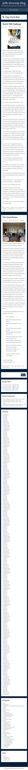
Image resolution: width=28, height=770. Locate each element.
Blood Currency (6, 709)
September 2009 (6, 683)
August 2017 (5, 557)
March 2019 (5, 532)
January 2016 (6, 583)
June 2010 (5, 671)
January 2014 (6, 614)
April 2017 (5, 563)
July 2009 (5, 686)
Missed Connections (7, 728)
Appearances (6, 704)
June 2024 (5, 449)
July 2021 (5, 495)
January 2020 (6, 519)
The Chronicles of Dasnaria (9, 739)
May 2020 (5, 514)
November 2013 (6, 617)
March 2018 (5, 548)
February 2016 (6, 581)
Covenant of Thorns (7, 716)
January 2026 (6, 424)
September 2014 (6, 604)
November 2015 (6, 585)
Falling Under (6, 723)
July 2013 (5, 622)
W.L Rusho (10, 305)
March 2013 (5, 628)
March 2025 (5, 437)
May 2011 (5, 657)
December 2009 (6, 679)
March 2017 (5, 564)
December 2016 (6, 568)
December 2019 (6, 520)
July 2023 (5, 463)
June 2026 (5, 417)
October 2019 (6, 523)
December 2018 (6, 536)
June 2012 (5, 640)
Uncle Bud (18, 208)
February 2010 (6, 677)
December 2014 (6, 600)
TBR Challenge (19, 90)
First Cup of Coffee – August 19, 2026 (11, 386)
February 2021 (6, 502)
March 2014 (5, 612)
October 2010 (6, 666)
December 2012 (6, 632)
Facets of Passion (7, 721)
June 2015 (5, 592)
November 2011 (6, 649)
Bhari (23, 768)
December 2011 (6, 647)
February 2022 (6, 486)
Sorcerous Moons (7, 737)
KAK (23, 207)
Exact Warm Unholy (7, 719)
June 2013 (5, 624)
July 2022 (5, 479)
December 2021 (6, 489)
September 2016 (6, 572)
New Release (6, 729)
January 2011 (6, 662)
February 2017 (6, 565)
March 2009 (5, 691)
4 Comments (6, 207)
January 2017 (6, 567)
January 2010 (6, 678)
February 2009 (6, 693)
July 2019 (5, 527)
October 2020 (6, 507)
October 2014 (6, 602)
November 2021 (6, 490)
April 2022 (5, 483)
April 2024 (5, 451)
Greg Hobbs (19, 366)
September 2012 (6, 636)
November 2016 (6, 569)
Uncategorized (6, 745)
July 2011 (5, 654)
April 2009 (5, 690)
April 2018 (5, 547)
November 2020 (6, 506)
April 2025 (5, 436)
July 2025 (5, 432)
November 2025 (6, 426)
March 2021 (5, 500)
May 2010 (5, 673)
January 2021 (6, 503)
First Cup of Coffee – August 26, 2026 (11, 384)
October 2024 (6, 444)
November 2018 (6, 538)
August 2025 (5, 430)
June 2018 (5, 544)
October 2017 (6, 555)
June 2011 (5, 655)
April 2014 (5, 610)
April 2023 (5, 467)
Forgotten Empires (7, 724)
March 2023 (5, 469)
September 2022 (6, 477)
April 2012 (5, 642)
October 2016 (6, 571)
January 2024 (6, 455)
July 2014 (5, 606)
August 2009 (5, 685)
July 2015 (5, 591)
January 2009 (6, 694)
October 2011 (6, 650)
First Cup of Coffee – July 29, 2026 (10, 390)
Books (4, 711)
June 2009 (5, 687)
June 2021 (5, 497)
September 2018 (6, 540)
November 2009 (6, 681)
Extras (4, 720)
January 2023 (6, 471)
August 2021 (5, 494)
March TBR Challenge (12, 24)
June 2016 (5, 576)
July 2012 (5, 638)
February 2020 (6, 518)
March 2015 (5, 596)
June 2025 (5, 433)
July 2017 (5, 559)
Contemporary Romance (8, 715)
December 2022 (6, 473)
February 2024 (6, 454)
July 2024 (5, 447)
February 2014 (6, 613)
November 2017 (6, 553)
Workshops (5, 747)
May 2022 (5, 482)
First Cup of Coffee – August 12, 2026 (11, 387)
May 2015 (5, 593)
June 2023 (5, 465)
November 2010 (6, 665)
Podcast (5, 735)
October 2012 (6, 634)
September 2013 (6, 620)
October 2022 (6, 475)
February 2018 (6, 550)
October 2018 (6, 539)
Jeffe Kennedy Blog (14, 3)
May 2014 (5, 609)
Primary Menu (14, 9)
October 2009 (6, 682)
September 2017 (6, 556)
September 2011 (6, 651)
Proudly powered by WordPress (11, 768)
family (15, 366)
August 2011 (5, 653)
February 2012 (6, 645)
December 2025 (6, 425)
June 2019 (5, 528)
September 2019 (6, 524)
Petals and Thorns (7, 733)
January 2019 (6, 535)
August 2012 (5, 637)
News (4, 731)
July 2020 (5, 511)
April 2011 (5, 658)
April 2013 (5, 626)
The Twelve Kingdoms (8, 741)
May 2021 (5, 498)
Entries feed (5, 757)
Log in (4, 756)
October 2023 (6, 459)
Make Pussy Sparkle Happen (16, 405)
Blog (22, 27)
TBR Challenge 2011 (11, 208)
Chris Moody (5, 404)
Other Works (6, 732)
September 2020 (6, 508)
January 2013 (6, 630)
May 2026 (5, 418)
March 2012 (5, 644)
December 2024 (6, 441)
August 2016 (5, 573)
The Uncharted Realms (8, 743)
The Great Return (10, 217)
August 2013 (5, 621)
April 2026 (5, 420)
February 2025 (6, 438)
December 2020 (6, 504)
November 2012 (6, 633)
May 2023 (5, 466)
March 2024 (5, 453)
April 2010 (5, 674)
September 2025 (6, 429)
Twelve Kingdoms (7, 744)
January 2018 (6, 551)
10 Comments (7, 366)
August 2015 (5, 589)
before (11, 181)
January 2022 (6, 487)
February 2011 (6, 661)
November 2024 (6, 442)
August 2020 (5, 510)
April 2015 (5, 595)
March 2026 (5, 421)
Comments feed (6, 758)
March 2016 (5, 580)
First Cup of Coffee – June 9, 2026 (18, 399)
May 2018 (5, 545)
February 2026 (6, 422)
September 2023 (6, 461)
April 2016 (5, 579)
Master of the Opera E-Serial (9, 727)
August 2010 (5, 669)
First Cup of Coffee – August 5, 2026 (10, 388)
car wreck (15, 207)
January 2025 (6, 440)
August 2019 (5, 526)
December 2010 (6, 663)
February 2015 (6, 597)
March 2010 (5, 675)
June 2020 (5, 512)
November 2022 (6, 474)
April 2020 (5, 515)
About (4, 703)
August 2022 (5, 478)
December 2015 (6, 584)
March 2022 (5, 485)
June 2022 (5, 481)
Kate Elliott (5, 208)
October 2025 (6, 428)
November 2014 (6, 601)
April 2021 (5, 499)
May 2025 (5, 434)
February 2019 (6, 534)
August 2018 (5, 542)
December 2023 (6, 457)
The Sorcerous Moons (8, 740)
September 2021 (6, 493)
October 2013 (6, 618)
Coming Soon (6, 712)
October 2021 (6, 491)
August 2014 (5, 605)
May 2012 (5, 641)
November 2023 (6, 458)
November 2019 (6, 522)
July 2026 (5, 416)
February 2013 (6, 629)
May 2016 (5, 577)
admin (5, 27)
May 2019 (5, 530)
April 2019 (5, 531)
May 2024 (5, 450)
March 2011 (5, 659)
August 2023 (5, 462)
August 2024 (5, 446)
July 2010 (5, 670)
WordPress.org (6, 760)
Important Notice (6, 725)
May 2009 (5, 689)
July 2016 (5, 575)
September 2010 (6, 667)
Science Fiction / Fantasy (8, 736)
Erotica (4, 717)
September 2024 (6, 445)
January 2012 (6, 646)
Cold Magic (20, 207)
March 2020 (5, 516)
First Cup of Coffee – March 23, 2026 (17, 404)
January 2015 (6, 598)
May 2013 (5, 625)
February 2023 (6, 470)
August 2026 (5, 414)
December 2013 (6, 616)
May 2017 (5, 561)
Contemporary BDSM (7, 714)
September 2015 (6, 588)
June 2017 (5, 560)
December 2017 (6, 552)
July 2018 (5, 543)
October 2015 (6, 587)
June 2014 (5, 608)
